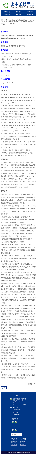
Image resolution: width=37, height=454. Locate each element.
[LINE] (16, 419)
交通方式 (23, 444)
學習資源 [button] (18, 14)
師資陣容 (30, 12)
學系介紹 (23, 439)
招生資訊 (14, 442)
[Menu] (33, 3)
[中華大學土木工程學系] (18, 5)
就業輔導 (23, 442)
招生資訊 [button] (7, 14)
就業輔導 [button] (30, 14)
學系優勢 (7, 12)
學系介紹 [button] (18, 12)
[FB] (13, 419)
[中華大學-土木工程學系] (17, 395)
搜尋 (24, 434)
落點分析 (14, 444)
